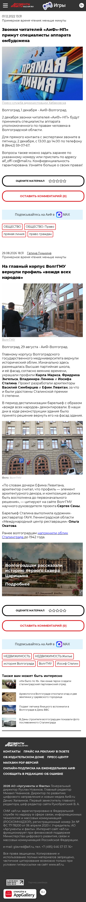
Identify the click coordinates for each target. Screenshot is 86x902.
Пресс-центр (57, 757)
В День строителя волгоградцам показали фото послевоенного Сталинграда (49, 721)
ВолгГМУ (8, 339)
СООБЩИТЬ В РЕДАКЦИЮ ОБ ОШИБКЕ (33, 774)
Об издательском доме (23, 757)
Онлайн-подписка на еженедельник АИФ (39, 768)
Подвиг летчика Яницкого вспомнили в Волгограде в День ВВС (44, 708)
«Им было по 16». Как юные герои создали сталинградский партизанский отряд (45, 683)
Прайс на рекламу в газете (46, 751)
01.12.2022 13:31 (12, 16)
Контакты (11, 751)
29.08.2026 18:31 (13, 253)
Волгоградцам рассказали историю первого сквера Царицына (34, 570)
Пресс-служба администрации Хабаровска (34, 103)
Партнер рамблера (37, 882)
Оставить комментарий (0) (43, 196)
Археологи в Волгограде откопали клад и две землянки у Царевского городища (48, 695)
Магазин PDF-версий (20, 762)
